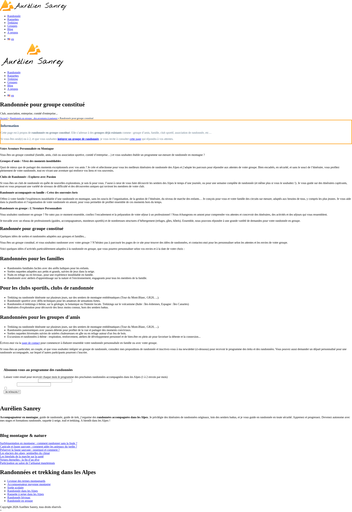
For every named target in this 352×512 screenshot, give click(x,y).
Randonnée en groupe (20, 500)
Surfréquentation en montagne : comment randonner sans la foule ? (38, 443)
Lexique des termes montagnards (26, 481)
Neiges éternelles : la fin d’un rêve (19, 459)
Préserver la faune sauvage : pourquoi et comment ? (30, 449)
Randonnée (14, 16)
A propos (12, 32)
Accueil (4, 118)
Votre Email (10, 384)
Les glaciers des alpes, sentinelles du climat (25, 453)
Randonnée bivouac (18, 497)
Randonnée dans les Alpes (22, 490)
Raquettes (13, 19)
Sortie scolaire (15, 487)
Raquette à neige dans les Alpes (25, 494)
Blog (10, 29)
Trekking (12, 22)
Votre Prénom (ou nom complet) (20, 380)
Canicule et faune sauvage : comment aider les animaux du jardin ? (38, 446)
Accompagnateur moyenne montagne (29, 484)
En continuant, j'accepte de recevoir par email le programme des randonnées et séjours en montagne (59, 388)
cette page (135, 138)
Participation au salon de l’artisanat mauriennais (27, 463)
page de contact (31, 342)
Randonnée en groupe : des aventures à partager (33, 118)
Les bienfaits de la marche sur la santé (22, 456)
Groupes (12, 25)
